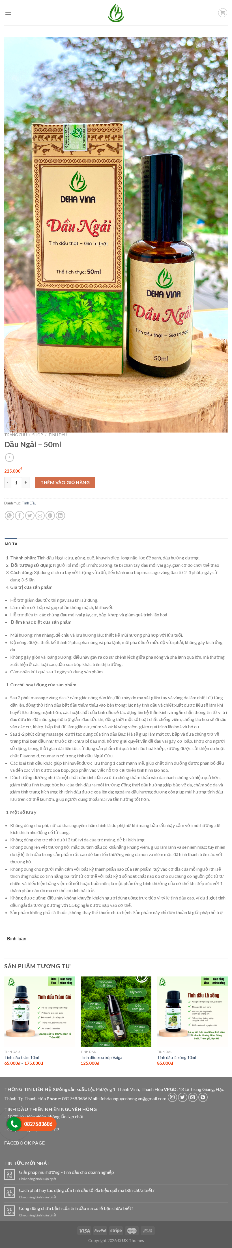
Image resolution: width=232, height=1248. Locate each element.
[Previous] (4, 1026)
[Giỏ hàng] (222, 12)
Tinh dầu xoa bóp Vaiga (101, 1057)
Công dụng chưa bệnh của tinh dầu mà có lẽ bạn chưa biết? (76, 1208)
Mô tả (11, 544)
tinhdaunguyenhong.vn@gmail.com (132, 1098)
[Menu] (8, 12)
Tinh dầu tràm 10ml (21, 1057)
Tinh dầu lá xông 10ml (176, 1057)
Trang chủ (15, 435)
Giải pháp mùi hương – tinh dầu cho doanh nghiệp (66, 1172)
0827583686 (74, 1098)
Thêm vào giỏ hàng (65, 482)
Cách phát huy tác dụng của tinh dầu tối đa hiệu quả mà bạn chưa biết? (86, 1190)
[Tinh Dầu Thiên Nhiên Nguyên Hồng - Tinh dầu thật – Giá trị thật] (116, 13)
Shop (37, 435)
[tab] (11, 544)
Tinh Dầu (57, 435)
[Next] (227, 1026)
